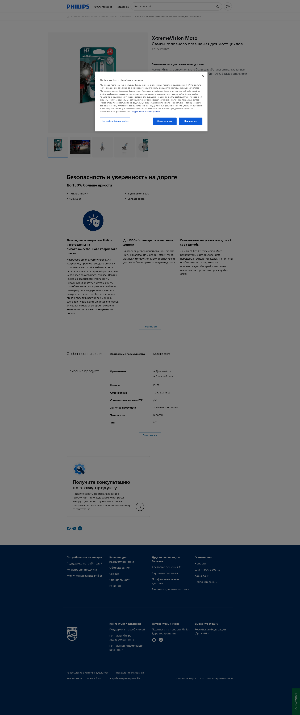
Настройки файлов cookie (115, 121)
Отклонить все (164, 121)
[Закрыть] (203, 76)
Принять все (190, 121)
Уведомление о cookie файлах (145, 111)
